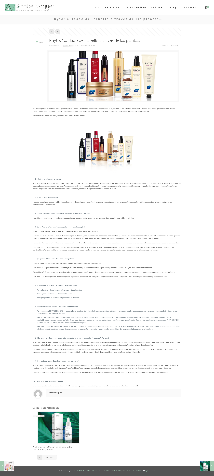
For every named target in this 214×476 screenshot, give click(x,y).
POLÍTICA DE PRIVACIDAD (109, 471)
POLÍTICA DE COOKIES (131, 471)
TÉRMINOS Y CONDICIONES (85, 471)
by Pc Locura (150, 471)
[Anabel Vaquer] (30, 7)
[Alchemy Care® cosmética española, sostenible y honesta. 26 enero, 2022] (207, 466)
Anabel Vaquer (68, 45)
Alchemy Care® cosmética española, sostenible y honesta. (52, 448)
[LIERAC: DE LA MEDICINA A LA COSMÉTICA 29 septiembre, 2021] (7, 466)
